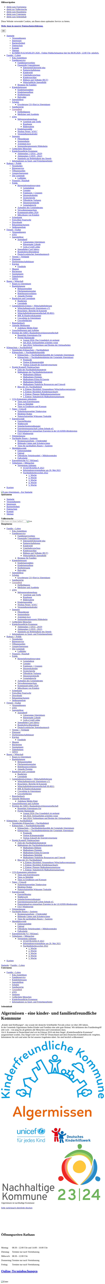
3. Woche (32, 480)
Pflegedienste (23, 139)
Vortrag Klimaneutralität (33, 362)
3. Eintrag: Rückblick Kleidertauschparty (40, 392)
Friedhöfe (22, 266)
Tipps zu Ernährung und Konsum (32, 406)
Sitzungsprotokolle (31, 202)
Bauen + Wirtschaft (15, 281)
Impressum (16, 40)
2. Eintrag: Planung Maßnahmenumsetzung (41, 394)
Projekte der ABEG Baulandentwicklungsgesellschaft (35, 333)
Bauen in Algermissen (21, 283)
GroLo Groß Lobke (31, 247)
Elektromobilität (24, 450)
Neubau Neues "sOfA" (28, 131)
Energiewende (18, 419)
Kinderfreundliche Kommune (24, 151)
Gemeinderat (28, 188)
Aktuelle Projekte (25, 296)
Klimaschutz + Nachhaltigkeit (19, 347)
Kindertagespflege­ (25, 92)
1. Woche (32, 475)
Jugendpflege (18, 99)
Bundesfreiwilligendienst (28, 252)
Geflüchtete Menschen (21, 148)
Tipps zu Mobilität (25, 404)
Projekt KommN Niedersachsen (26, 367)
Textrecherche (29, 198)
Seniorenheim (23, 141)
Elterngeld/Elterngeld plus (34, 67)
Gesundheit (17, 109)
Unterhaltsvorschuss (31, 75)
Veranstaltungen (19, 38)
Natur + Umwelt (19, 409)
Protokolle (27, 360)
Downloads (17, 222)
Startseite (10, 36)
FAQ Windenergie (25, 433)
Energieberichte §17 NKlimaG (25, 460)
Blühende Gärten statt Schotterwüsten (34, 443)
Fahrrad (21, 453)
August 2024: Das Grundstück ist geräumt (41, 340)
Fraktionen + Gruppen (32, 193)
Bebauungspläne (25, 288)
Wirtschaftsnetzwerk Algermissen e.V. (34, 308)
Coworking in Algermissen (29, 318)
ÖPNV (15, 279)
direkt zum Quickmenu (16, 7)
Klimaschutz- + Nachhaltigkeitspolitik (28, 352)
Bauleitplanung (18, 286)
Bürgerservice (18, 168)
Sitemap (15, 50)
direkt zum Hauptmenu (16, 12)
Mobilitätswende (19, 448)
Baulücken (22, 301)
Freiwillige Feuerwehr (21, 220)
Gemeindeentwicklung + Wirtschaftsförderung (32, 306)
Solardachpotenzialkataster (29, 426)
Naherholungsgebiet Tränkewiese (32, 411)
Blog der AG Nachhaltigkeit (30, 387)
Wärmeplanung (18, 436)
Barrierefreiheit (18, 43)
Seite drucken (26, 1208)
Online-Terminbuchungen (19, 1271)
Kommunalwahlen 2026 (28, 212)
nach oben (16, 1208)
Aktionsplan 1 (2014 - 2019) (30, 153)
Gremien (26, 190)
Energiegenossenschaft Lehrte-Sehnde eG (36, 428)
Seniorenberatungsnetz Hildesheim (32, 146)
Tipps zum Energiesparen (28, 401)
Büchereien (17, 271)
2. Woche (32, 477)
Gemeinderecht (29, 205)
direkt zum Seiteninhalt (16, 17)
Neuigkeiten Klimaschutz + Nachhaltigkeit (30, 350)
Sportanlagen (17, 274)
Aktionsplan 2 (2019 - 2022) (30, 156)
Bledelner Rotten (25, 414)
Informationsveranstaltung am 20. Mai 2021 (42, 470)
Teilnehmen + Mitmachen (23, 463)
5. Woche (32, 485)
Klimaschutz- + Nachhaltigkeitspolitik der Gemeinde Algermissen (46, 355)
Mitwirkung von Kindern (28, 215)
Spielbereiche (18, 107)
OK (3, 31)
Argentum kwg (24, 144)
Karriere (10, 487)
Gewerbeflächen (25, 320)
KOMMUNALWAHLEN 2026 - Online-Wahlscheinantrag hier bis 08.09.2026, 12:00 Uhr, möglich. (55, 53)
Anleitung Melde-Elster (28, 328)
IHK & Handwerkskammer (29, 315)
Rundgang (27, 124)
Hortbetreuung (24, 94)
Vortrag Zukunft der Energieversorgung (40, 365)
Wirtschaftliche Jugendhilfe (34, 82)
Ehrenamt (16, 259)
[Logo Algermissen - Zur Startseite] (16, 492)
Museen (15, 269)
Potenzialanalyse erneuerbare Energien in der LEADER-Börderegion (47, 431)
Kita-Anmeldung (19, 58)
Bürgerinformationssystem (29, 185)
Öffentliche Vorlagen (32, 200)
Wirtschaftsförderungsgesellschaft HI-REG (36, 313)
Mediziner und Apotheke (28, 114)
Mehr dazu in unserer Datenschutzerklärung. (22, 26)
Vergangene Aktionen (27, 465)
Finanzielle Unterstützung (29, 65)
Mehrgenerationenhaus (27, 119)
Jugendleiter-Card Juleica (28, 249)
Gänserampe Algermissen (34, 242)
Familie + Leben (14, 55)
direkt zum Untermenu (16, 14)
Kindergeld (28, 72)
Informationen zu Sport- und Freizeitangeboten (32, 161)
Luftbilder (22, 178)
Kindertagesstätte (25, 129)
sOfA (14, 117)
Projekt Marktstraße (26, 338)
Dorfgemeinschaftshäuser (23, 261)
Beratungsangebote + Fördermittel (32, 441)
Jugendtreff (22, 239)
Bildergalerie (28, 126)
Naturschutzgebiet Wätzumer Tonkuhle (34, 416)
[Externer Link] (52, 1142)
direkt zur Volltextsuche (17, 9)
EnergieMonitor (24, 421)
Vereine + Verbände (20, 256)
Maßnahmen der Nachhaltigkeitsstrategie (35, 372)
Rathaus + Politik (14, 163)
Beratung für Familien (27, 85)
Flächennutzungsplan (27, 291)
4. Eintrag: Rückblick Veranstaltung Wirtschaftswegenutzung (49, 389)
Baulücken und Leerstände (23, 298)
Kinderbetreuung (19, 87)
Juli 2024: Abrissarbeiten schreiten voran (40, 342)
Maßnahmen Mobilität (32, 382)
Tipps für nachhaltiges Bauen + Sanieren (35, 446)
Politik (15, 183)
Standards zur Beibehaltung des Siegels (34, 158)
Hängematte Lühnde (32, 244)
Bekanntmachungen (20, 225)
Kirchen (15, 264)
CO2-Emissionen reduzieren (24, 399)
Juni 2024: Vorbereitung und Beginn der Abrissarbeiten (47, 345)
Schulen (15, 102)
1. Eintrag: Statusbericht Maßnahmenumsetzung (43, 396)
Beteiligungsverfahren (27, 293)
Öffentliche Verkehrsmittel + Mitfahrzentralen (37, 455)
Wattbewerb (23, 423)
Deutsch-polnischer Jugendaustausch (33, 254)
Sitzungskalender (30, 195)
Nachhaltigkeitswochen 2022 (35, 473)
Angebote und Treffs (32, 121)
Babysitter (22, 97)
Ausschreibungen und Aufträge (25, 330)
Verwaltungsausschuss (27, 210)
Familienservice (19, 60)
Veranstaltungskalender (27, 134)
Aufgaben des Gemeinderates (30, 207)
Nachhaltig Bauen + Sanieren (24, 438)
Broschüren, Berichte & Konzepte (32, 311)
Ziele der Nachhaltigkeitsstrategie (32, 369)
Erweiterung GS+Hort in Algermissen (34, 104)
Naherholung (17, 276)
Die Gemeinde (18, 175)
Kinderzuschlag (30, 77)
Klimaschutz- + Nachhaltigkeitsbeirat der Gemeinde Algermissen (45, 357)
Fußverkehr (22, 458)
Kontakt (15, 48)
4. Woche (32, 482)
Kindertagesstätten (25, 90)
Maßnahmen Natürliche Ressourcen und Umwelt (44, 384)
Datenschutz (17, 45)
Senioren (16, 136)
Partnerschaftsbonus (31, 70)
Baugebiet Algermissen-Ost (29, 335)
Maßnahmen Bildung (32, 374)
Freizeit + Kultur (14, 229)
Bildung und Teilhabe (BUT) (35, 80)
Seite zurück (6, 1208)
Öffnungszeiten (18, 171)
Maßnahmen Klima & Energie (36, 379)
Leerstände (22, 303)
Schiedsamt (17, 217)
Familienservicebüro (26, 63)
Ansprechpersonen (20, 173)
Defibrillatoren (24, 112)
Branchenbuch (18, 323)
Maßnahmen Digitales (32, 377)
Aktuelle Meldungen (21, 325)
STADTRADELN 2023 (33, 468)
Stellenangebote (19, 227)
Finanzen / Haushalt (20, 180)
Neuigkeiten (17, 166)
